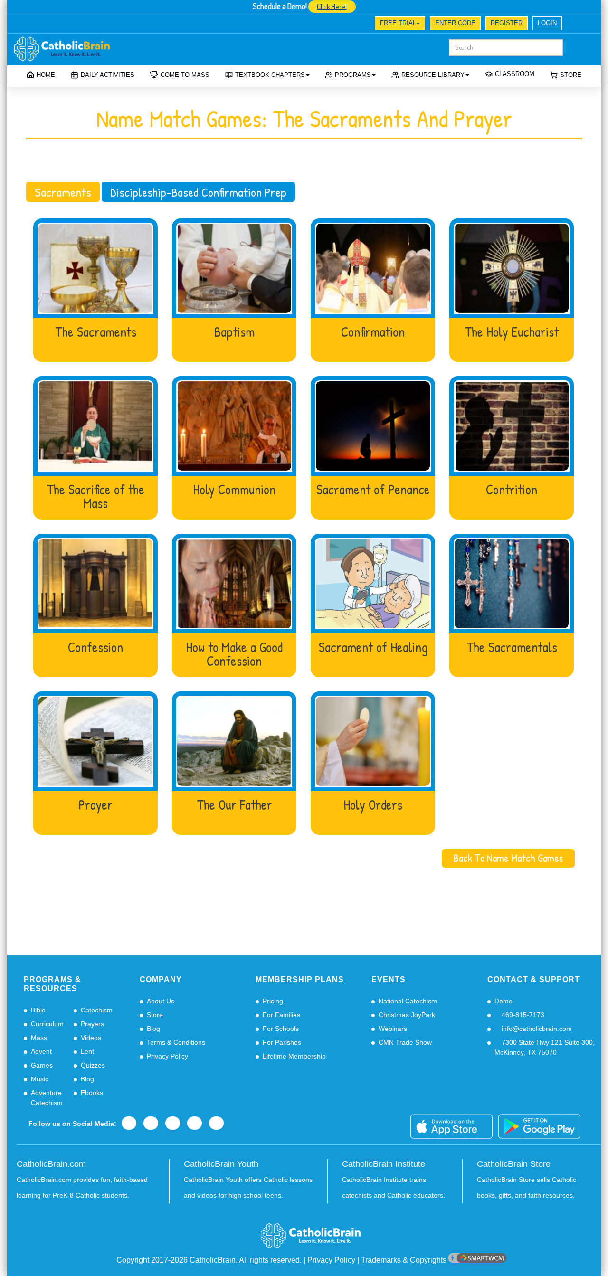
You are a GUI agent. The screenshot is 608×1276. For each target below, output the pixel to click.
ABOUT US (40, 24)
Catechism (97, 1010)
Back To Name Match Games (508, 858)
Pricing (273, 1001)
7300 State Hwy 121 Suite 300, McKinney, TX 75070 (544, 1047)
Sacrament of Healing (373, 647)
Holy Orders (372, 805)
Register (506, 23)
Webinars (393, 1028)
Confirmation (373, 332)
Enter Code (455, 23)
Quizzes (93, 1065)
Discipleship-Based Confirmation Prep (198, 191)
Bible (38, 1010)
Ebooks (92, 1092)
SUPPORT (81, 24)
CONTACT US (155, 24)
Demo (503, 1001)
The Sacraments (95, 332)
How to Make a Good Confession (234, 654)
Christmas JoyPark (407, 1015)
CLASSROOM (514, 73)
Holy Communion (234, 490)
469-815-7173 (522, 1015)
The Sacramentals (511, 647)
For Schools (281, 1028)
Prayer (95, 805)
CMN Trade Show (405, 1042)
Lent (87, 1051)
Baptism (234, 332)
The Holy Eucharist (512, 332)
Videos (91, 1037)
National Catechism (408, 1001)
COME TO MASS (185, 74)
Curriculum (47, 1024)
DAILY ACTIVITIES (107, 74)
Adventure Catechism (47, 1097)
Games (42, 1065)
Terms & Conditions (176, 1042)
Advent (41, 1051)
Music (39, 1079)
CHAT (116, 24)
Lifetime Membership (294, 1056)
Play (95, 268)
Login (547, 23)
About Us (160, 1001)
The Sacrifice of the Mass (95, 496)
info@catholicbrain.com (536, 1028)
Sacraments (63, 191)
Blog (87, 1079)
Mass (39, 1037)
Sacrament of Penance (373, 490)
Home (46, 74)
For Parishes (282, 1042)
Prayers (92, 1024)
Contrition (511, 490)
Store (570, 74)
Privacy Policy (167, 1056)
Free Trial (398, 23)
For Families (281, 1015)
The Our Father (234, 805)
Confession (95, 647)
